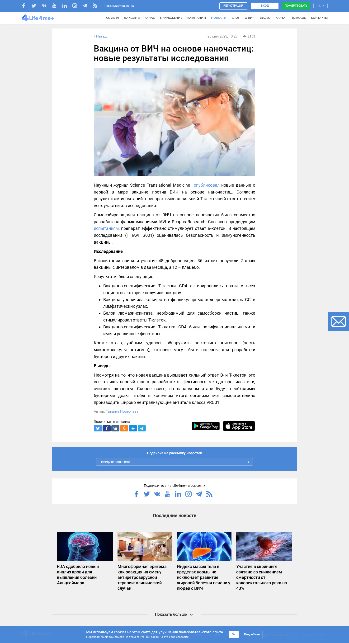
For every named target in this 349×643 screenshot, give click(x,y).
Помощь (298, 17)
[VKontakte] (46, 6)
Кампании (196, 17)
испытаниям (106, 228)
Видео (265, 17)
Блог (235, 17)
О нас (150, 17)
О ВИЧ (250, 17)
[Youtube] (56, 6)
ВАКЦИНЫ (132, 17)
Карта (280, 17)
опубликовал (207, 185)
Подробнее (252, 634)
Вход (265, 5)
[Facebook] (26, 6)
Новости (218, 17)
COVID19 (112, 17)
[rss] (95, 6)
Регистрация (233, 5)
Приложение (171, 17)
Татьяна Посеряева (122, 411)
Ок (234, 634)
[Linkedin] (66, 6)
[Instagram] (77, 6)
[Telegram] (87, 6)
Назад (101, 36)
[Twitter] (36, 6)
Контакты (319, 17)
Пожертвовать (296, 5)
